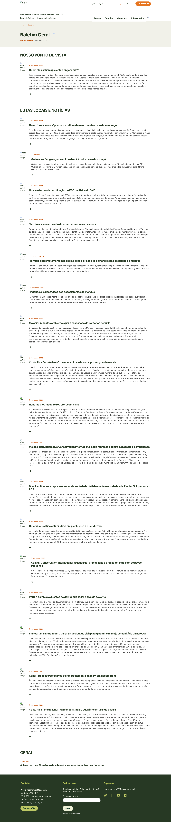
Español (101, 4)
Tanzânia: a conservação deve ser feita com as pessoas (62, 224)
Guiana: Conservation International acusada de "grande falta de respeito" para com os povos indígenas (86, 564)
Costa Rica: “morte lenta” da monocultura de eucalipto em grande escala (72, 362)
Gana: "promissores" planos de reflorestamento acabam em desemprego (72, 675)
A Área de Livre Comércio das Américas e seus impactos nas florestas (62, 765)
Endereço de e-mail (72, 796)
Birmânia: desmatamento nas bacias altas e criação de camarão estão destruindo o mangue (85, 260)
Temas (97, 18)
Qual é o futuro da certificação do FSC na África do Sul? (62, 190)
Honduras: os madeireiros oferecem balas (54, 404)
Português (120, 4)
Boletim (109, 18)
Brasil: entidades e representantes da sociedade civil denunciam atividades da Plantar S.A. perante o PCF (89, 488)
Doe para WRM (29, 808)
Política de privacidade (71, 813)
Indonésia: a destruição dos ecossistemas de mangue (62, 291)
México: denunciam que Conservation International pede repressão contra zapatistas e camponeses (89, 446)
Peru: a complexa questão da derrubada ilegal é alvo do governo (67, 596)
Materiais (122, 18)
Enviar (67, 808)
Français (110, 4)
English (93, 4)
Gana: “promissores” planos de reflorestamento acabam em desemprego (73, 125)
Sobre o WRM (137, 18)
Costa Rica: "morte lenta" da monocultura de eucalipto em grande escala (72, 709)
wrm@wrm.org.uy (35, 802)
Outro (129, 4)
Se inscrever (143, 4)
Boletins (31, 25)
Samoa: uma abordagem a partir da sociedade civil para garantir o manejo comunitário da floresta (87, 633)
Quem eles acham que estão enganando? (54, 69)
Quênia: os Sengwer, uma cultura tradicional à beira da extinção (69, 159)
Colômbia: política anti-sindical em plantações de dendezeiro (65, 526)
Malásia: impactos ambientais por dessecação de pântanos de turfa (69, 322)
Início (23, 25)
